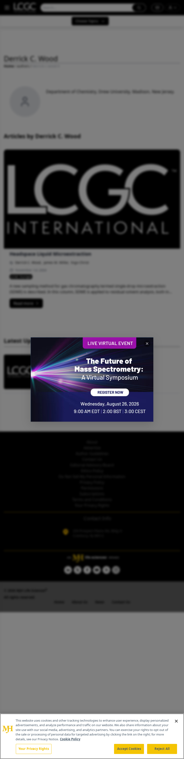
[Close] (176, 721)
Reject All (162, 749)
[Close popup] (147, 343)
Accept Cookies (129, 749)
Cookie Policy (70, 739)
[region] (92, 736)
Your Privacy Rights (33, 749)
